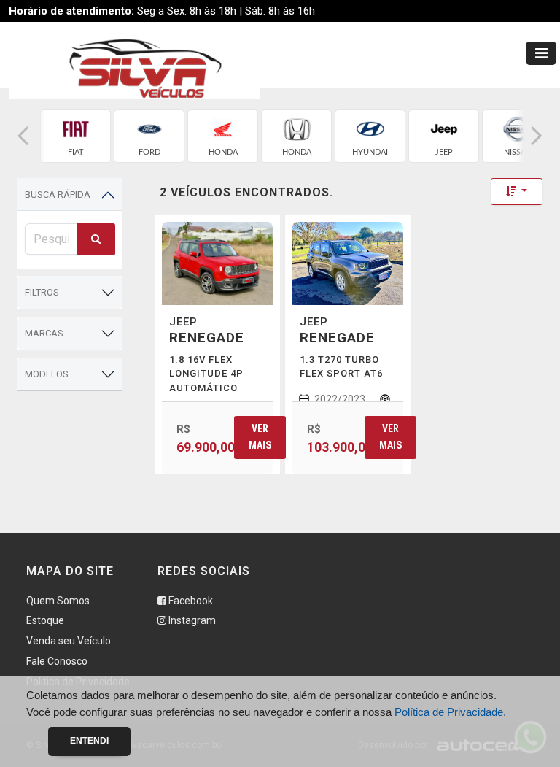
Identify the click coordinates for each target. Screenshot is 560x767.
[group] (75, 136)
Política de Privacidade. (450, 712)
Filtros (42, 292)
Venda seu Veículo (68, 641)
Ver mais (260, 437)
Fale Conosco (57, 661)
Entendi (89, 741)
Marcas (44, 333)
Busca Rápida (57, 194)
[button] (23, 136)
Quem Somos (58, 600)
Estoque (45, 620)
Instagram (191, 620)
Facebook (189, 600)
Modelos (47, 374)
